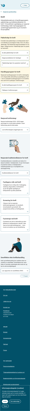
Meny (25, 5)
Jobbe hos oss (7, 301)
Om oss (5, 295)
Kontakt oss (6, 307)
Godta (5, 401)
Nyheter (5, 332)
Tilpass (5, 406)
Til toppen (25, 276)
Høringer (5, 344)
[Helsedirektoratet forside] (2, 5)
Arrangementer (7, 338)
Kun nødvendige (15, 401)
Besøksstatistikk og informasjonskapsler (14, 378)
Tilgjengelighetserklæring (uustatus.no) (14, 372)
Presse (5, 350)
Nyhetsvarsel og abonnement (11, 384)
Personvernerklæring (8, 366)
